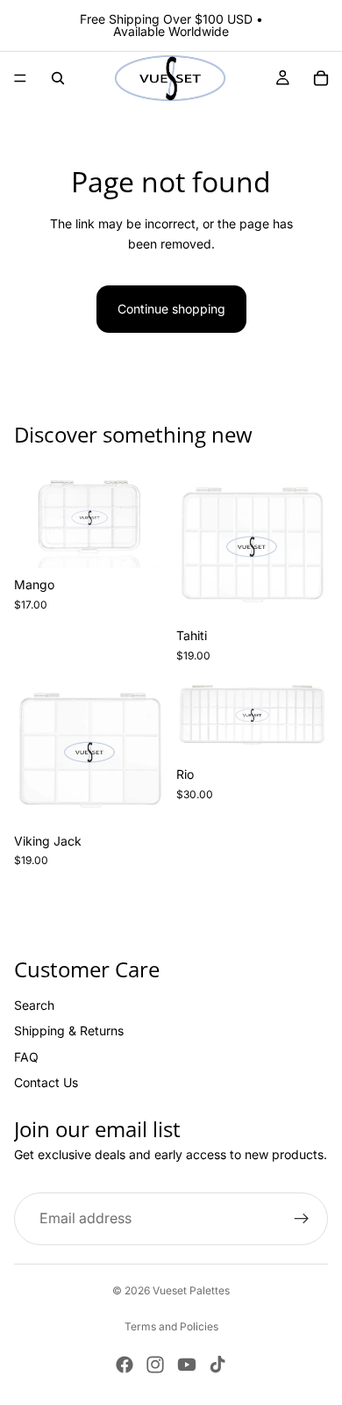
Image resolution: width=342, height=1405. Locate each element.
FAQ (26, 1056)
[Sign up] (301, 1218)
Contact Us (46, 1082)
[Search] (58, 78)
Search (34, 1005)
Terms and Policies (171, 1326)
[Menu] (20, 78)
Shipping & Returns (69, 1031)
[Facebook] (124, 1364)
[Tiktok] (217, 1364)
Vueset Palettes (191, 1290)
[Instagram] (155, 1364)
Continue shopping (171, 308)
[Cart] (321, 78)
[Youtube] (186, 1364)
